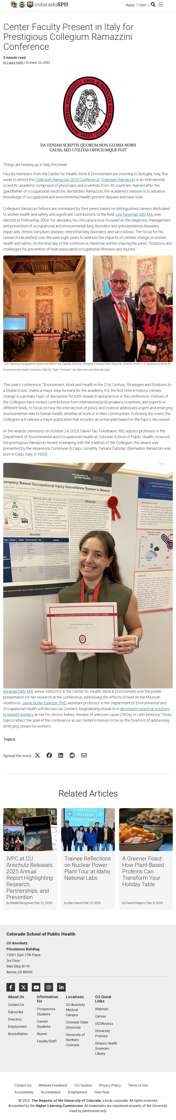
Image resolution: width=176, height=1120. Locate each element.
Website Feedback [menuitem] (53, 1085)
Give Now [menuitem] (101, 1092)
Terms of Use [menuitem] (138, 1085)
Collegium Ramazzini (118, 179)
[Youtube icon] (38, 987)
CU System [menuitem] (83, 1085)
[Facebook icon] (12, 987)
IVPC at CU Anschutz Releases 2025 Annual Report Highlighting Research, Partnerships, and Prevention (29, 877)
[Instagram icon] (50, 987)
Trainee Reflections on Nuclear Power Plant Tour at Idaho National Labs (87, 868)
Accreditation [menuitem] (51, 1092)
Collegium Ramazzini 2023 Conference (67, 179)
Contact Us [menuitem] (22, 1085)
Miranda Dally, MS (18, 691)
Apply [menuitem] (130, 5)
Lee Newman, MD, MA (134, 214)
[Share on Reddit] (72, 755)
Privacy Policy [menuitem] (110, 1085)
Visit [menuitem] (142, 5)
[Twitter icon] (25, 987)
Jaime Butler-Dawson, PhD (44, 703)
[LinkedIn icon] (63, 987)
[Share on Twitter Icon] (37, 755)
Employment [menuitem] (77, 1092)
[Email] (84, 755)
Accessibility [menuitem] (23, 1092)
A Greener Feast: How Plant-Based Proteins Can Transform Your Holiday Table (143, 871)
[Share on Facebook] (49, 755)
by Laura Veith (13, 63)
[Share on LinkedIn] (60, 755)
